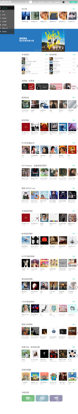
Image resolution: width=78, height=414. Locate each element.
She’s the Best (56, 72)
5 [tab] (45, 50)
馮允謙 (30, 63)
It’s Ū (26, 68)
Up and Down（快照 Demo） (32, 61)
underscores (55, 66)
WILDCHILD (56, 61)
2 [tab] (38, 50)
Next (77, 17)
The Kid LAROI (56, 70)
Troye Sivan (55, 73)
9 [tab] (54, 50)
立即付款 (49, 2)
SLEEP (55, 68)
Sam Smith (55, 59)
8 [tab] (52, 50)
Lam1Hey (27, 73)
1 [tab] (36, 50)
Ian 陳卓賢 (27, 70)
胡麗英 (36, 73)
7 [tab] (50, 50)
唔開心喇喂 (28, 72)
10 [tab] (56, 50)
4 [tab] (43, 50)
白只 (31, 73)
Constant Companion (58, 58)
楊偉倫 (33, 73)
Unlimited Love (56, 65)
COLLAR (27, 66)
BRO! (26, 58)
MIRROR (27, 59)
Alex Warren (55, 63)
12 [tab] (61, 50)
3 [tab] (40, 50)
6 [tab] (47, 50)
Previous (20, 17)
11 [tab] (59, 50)
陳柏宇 (26, 63)
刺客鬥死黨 (28, 65)
